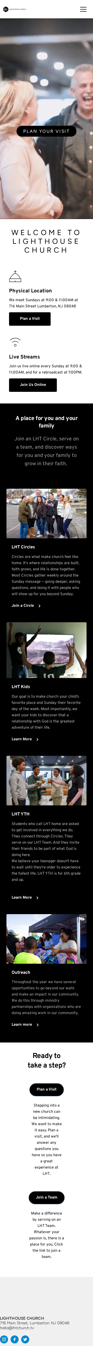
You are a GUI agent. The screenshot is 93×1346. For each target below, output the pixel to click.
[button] (83, 9)
